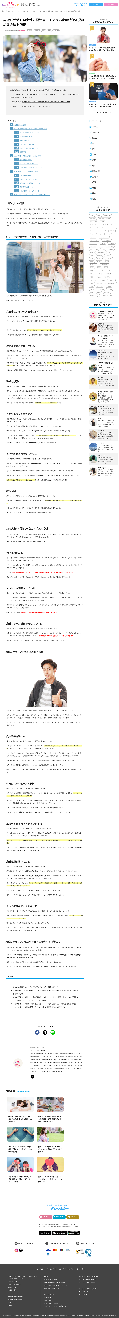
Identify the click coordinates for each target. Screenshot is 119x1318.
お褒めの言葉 (48, 1300)
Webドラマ (108, 215)
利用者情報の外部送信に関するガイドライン (57, 1285)
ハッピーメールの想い (14, 1284)
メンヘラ (93, 246)
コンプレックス (111, 227)
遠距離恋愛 (94, 295)
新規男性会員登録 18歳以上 (16, 1299)
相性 (92, 283)
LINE (92, 215)
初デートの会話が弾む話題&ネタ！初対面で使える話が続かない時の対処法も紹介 (49, 1119)
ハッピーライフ (26, 11)
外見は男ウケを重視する (25, 144)
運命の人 (107, 292)
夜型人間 (20, 152)
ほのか (103, 221)
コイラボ (100, 227)
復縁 (107, 261)
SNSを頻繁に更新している (26, 136)
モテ (101, 246)
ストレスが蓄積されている (26, 163)
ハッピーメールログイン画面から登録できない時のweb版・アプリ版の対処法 (102, 49)
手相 (106, 267)
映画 (109, 270)
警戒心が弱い (22, 140)
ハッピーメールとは (14, 1281)
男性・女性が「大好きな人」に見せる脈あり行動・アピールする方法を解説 (20, 1179)
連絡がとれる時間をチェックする (28, 183)
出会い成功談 (48, 1297)
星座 (101, 270)
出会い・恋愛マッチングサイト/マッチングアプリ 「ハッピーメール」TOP (23, 1277)
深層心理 (38, 30)
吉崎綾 (100, 255)
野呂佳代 (104, 295)
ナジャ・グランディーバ (97, 234)
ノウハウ (30, 30)
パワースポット (95, 240)
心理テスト (94, 264)
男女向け (102, 280)
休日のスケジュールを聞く (26, 179)
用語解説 (107, 277)
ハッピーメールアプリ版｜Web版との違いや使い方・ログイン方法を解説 (102, 105)
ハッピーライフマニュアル (65, 1269)
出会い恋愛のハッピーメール (10, 11)
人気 (104, 249)
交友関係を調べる (23, 175)
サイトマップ (83, 1294)
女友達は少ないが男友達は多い (28, 132)
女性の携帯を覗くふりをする (27, 190)
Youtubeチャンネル (105, 218)
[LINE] (52, 1032)
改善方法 (93, 270)
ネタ (109, 234)
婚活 (94, 149)
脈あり (109, 286)
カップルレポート (49, 1294)
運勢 (99, 292)
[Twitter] (45, 1032)
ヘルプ (10, 1305)
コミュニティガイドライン (51, 1288)
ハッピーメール (104, 237)
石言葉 (100, 283)
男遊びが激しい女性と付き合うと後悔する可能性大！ (30, 194)
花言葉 (102, 289)
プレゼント (94, 243)
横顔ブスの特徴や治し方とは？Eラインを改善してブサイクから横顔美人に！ (50, 1149)
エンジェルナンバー (108, 224)
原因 (92, 255)
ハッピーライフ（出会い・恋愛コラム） (55, 1306)
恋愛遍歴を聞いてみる (25, 186)
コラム (95, 127)
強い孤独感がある (23, 159)
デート (112, 231)
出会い (92, 45)
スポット (93, 231)
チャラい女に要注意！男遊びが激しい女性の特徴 (29, 128)
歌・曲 (93, 274)
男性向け (57, 30)
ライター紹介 (81, 1269)
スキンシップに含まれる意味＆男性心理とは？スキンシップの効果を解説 (20, 1149)
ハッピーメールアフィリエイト (88, 1289)
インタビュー (94, 224)
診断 (91, 73)
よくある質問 (12, 1290)
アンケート (97, 121)
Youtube (93, 218)
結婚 (92, 286)
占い (110, 252)
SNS (99, 215)
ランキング (110, 246)
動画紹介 (101, 252)
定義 (94, 154)
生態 (50, 30)
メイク (103, 243)
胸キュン (100, 286)
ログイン (73, 1217)
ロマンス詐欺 (94, 249)
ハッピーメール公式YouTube (87, 1282)
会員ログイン (12, 1302)
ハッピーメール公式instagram (87, 1279)
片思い (95, 177)
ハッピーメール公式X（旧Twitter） (89, 1276)
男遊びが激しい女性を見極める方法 (24, 171)
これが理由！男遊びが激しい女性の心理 (26, 155)
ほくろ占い (94, 221)
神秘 (94, 193)
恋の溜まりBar (105, 264)
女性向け (110, 258)
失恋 (94, 143)
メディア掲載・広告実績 (51, 1303)
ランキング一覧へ (103, 112)
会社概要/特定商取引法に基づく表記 (54, 1282)
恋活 (34, 11)
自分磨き (93, 289)
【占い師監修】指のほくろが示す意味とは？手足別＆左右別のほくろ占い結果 (102, 77)
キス (92, 227)
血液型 (110, 289)
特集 (94, 188)
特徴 (44, 30)
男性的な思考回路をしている (27, 148)
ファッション (107, 240)
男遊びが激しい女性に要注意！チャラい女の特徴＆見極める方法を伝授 (60, 11)
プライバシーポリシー (50, 1279)
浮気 (100, 274)
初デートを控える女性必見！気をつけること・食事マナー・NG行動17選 (50, 1179)
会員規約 (46, 1276)
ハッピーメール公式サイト (53, 1071)
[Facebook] (37, 1032)
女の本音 (100, 258)
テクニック (103, 231)
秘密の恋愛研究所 (110, 283)
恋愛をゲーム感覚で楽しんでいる (28, 167)
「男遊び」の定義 (18, 124)
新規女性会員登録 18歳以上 (16, 1296)
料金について (12, 1287)
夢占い (108, 255)
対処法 (100, 261)
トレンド (96, 132)
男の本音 (93, 280)
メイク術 (112, 243)
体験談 (111, 249)
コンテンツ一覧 (83, 1292)
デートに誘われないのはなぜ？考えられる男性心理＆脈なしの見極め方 (20, 1119)
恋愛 (94, 160)
